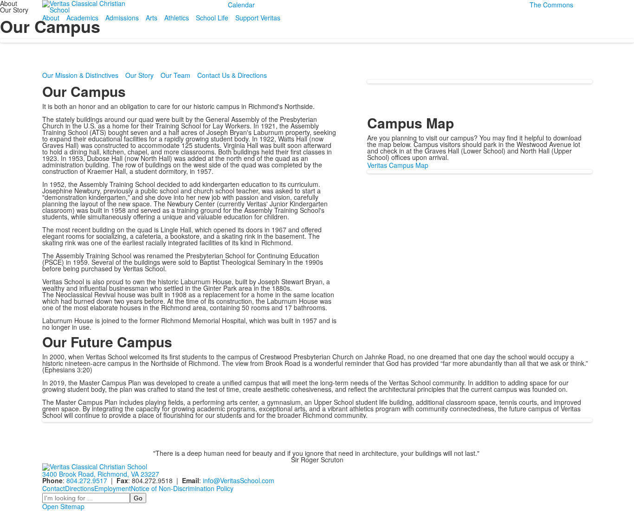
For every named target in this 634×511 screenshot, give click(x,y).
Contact (53, 488)
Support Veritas (257, 17)
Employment (112, 488)
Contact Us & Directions (232, 75)
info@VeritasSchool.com (238, 480)
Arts (151, 17)
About (50, 17)
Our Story (139, 75)
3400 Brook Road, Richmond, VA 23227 (100, 474)
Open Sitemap (63, 506)
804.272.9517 (86, 480)
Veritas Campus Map (397, 165)
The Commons (551, 4)
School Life (212, 17)
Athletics (176, 17)
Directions (79, 488)
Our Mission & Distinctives (80, 75)
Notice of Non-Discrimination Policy (182, 488)
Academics (82, 17)
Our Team (175, 75)
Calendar (241, 4)
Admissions (122, 17)
